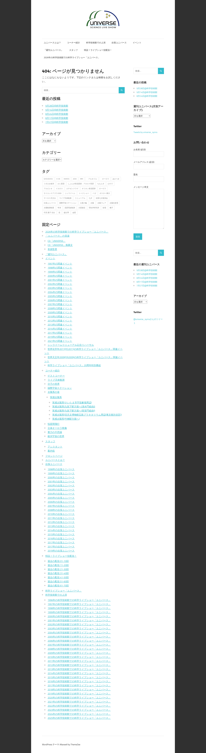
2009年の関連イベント (60, 312)
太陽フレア (101, 203)
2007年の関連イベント (60, 304)
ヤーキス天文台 (50, 198)
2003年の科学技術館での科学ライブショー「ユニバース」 (79, 628)
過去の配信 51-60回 (58, 581)
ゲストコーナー (56, 375)
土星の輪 (83, 203)
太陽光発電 (114, 203)
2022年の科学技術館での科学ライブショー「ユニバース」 (79, 705)
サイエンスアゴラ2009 (52, 193)
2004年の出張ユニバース (61, 493)
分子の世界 (54, 384)
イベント (137, 42)
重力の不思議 (55, 432)
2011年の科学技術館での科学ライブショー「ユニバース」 (79, 661)
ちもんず (100, 183)
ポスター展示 (105, 193)
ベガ (94, 193)
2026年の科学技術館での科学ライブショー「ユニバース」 (72, 57)
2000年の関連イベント (60, 276)
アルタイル (92, 179)
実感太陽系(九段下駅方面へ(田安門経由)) (73, 410)
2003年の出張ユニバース (61, 489)
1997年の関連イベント (60, 263)
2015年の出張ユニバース (61, 534)
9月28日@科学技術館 (56, 105)
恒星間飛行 (53, 424)
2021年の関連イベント (60, 341)
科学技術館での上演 (95, 42)
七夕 (90, 198)
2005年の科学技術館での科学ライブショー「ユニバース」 (79, 636)
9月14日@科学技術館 (56, 110)
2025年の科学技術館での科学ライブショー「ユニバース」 (79, 718)
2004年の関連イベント (60, 292)
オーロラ (104, 179)
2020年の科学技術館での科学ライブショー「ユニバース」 (79, 697)
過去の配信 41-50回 (58, 577)
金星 (74, 212)
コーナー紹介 (73, 42)
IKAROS (66, 179)
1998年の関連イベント (60, 267)
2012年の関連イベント (60, 320)
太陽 (92, 203)
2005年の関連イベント (60, 296)
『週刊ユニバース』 (53, 50)
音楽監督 (52, 249)
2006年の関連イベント (60, 300)
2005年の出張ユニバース (61, 497)
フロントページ (54, 456)
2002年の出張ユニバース (61, 485)
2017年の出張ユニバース (61, 542)
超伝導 (66, 212)
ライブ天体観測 (65, 198)
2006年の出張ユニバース (61, 502)
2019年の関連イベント (60, 337)
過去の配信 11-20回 (58, 565)
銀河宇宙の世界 (56, 436)
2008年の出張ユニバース (61, 510)
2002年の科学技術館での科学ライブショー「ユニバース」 (79, 624)
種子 (111, 207)
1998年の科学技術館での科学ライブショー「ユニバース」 (79, 608)
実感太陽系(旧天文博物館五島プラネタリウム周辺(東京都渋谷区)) (87, 414)
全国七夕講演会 (102, 198)
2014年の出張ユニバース (61, 530)
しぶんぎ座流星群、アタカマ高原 (81, 183)
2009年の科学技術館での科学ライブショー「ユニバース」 (79, 653)
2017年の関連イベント (60, 332)
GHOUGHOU (48, 179)
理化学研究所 (94, 207)
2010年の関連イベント (60, 316)
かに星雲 (61, 183)
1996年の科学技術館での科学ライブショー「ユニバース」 (79, 600)
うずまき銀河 (49, 183)
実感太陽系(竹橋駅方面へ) (66, 418)
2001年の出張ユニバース (61, 481)
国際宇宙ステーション (67, 203)
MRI (81, 179)
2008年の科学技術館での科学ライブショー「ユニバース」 (79, 649)
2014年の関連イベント (60, 328)
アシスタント (55, 446)
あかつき (116, 179)
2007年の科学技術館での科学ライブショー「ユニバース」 (79, 644)
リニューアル (80, 198)
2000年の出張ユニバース (61, 477)
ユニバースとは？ (52, 42)
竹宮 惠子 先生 (49, 212)
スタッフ (73, 50)
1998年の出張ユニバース (61, 469)
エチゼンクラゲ (72, 188)
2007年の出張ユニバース (61, 506)
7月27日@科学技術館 (56, 122)
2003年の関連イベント (60, 288)
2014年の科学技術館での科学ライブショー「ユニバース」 (79, 673)
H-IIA (58, 179)
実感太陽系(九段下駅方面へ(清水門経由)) (73, 406)
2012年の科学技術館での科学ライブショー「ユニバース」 (79, 665)
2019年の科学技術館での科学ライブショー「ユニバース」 (79, 693)
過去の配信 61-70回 (58, 585)
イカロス (59, 188)
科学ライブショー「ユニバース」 (63, 590)
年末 (59, 207)
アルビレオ (48, 188)
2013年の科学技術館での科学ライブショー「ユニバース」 (79, 669)
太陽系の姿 (54, 392)
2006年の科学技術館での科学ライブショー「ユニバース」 (79, 640)
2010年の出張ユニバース (61, 514)
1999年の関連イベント (60, 271)
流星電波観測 (70, 207)
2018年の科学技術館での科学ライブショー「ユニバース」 (79, 689)
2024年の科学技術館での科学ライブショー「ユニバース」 (79, 714)
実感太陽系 (56, 397)
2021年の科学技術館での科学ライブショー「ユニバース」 (79, 701)
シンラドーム (70, 193)
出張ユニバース (119, 42)
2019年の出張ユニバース (61, 550)
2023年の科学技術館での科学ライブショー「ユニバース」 (79, 710)
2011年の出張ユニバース (61, 518)
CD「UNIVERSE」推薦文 (60, 245)
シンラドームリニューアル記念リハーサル (71, 345)
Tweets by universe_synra (145, 132)
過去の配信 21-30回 (58, 569)
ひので (110, 183)
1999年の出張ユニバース (61, 473)
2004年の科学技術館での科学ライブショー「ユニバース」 (79, 632)
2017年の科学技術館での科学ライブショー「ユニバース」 (79, 685)
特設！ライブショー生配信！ (98, 50)
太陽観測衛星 (49, 207)
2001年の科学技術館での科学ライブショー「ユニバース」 (79, 620)
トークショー (84, 193)
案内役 (51, 450)
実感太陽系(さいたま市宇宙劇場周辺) (72, 402)
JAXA (75, 179)
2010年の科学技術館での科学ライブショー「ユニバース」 (79, 657)
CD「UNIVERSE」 (57, 241)
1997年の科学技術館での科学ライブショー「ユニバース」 (79, 604)
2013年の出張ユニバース (61, 526)
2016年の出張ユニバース (61, 538)
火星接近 (81, 207)
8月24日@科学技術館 (56, 114)
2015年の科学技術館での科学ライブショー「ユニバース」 (79, 677)
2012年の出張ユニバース (61, 522)
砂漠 (104, 207)
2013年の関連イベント (60, 324)
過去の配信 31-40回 (58, 573)
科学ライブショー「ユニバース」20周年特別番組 (74, 365)
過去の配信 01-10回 (58, 561)
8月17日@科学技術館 (56, 118)
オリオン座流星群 (89, 188)
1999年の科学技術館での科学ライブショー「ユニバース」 (79, 612)
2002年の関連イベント (60, 284)
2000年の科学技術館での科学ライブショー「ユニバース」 (79, 616)
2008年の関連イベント (60, 308)
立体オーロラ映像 (57, 428)
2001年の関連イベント (60, 280)
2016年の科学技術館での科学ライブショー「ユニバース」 (79, 681)
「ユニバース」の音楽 (57, 235)
